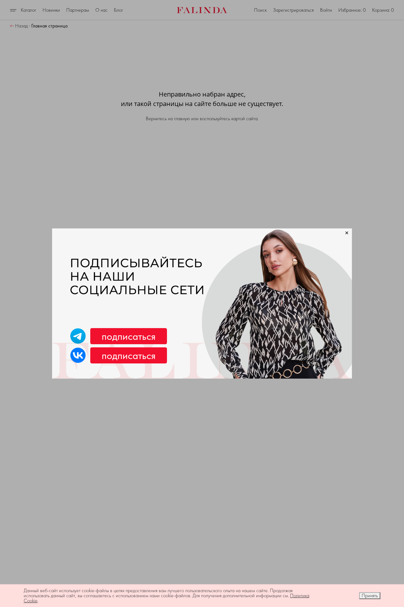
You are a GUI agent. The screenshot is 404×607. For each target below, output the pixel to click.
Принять (370, 595)
